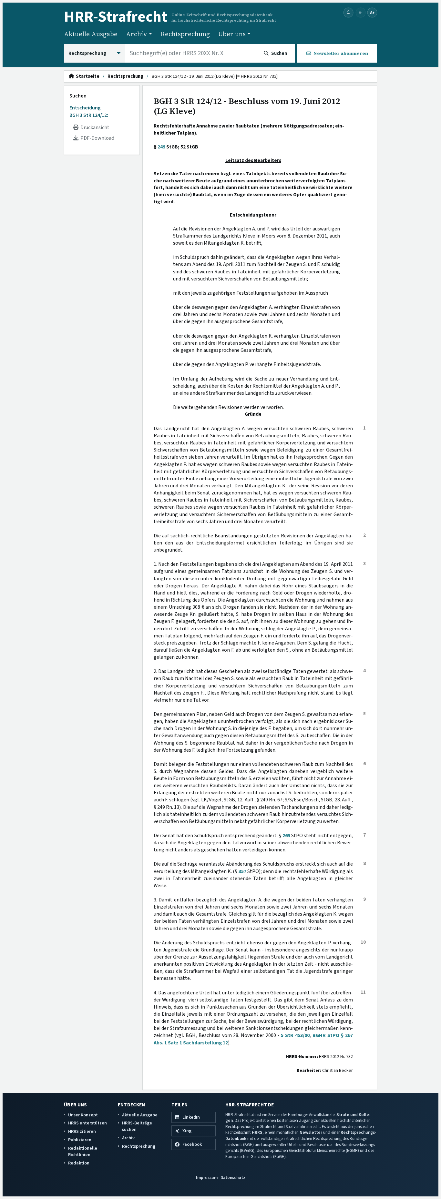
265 (286, 835)
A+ (372, 12)
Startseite (86, 76)
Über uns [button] (232, 33)
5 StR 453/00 (295, 1035)
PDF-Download (96, 138)
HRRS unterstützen (87, 1123)
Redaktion (78, 1163)
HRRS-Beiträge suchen (137, 1126)
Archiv (128, 1137)
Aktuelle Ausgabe (91, 33)
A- (361, 12)
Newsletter (311, 1132)
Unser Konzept (83, 1115)
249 (161, 146)
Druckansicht (93, 127)
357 (242, 871)
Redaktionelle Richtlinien (82, 1151)
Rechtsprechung (185, 33)
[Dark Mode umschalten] (349, 13)
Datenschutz (233, 1177)
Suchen (78, 95)
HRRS (257, 1132)
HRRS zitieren (82, 1131)
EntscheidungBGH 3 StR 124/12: (88, 111)
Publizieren (79, 1139)
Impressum (207, 1177)
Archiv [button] (136, 33)
